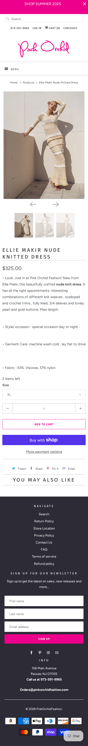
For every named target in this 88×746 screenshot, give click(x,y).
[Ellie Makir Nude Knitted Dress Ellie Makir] (44, 145)
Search (44, 514)
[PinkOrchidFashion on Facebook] (31, 653)
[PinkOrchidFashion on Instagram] (48, 653)
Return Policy (44, 521)
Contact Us (44, 542)
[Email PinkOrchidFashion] (57, 653)
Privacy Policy (44, 535)
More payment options (44, 452)
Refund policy (44, 564)
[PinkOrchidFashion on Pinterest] (40, 653)
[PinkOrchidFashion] (43, 48)
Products (29, 82)
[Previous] (32, 204)
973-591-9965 (20, 28)
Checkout (70, 28)
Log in (37, 28)
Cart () (54, 28)
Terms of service (44, 557)
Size (5, 385)
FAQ (44, 549)
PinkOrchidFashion (49, 709)
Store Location (44, 528)
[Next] (55, 204)
